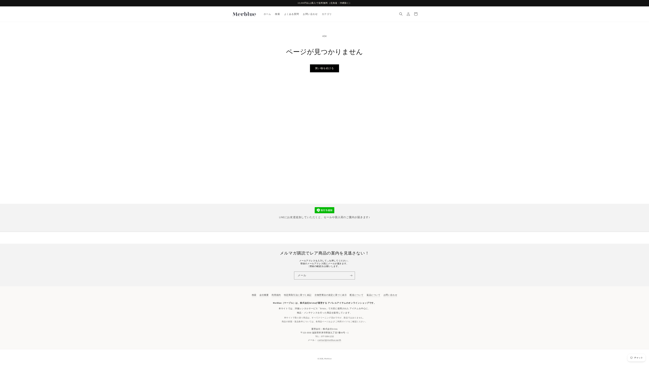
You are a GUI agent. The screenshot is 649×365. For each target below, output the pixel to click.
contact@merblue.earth (329, 340)
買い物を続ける (324, 68)
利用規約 (276, 295)
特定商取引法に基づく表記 (297, 295)
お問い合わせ (390, 295)
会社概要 (264, 295)
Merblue (327, 358)
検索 (254, 295)
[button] (401, 14)
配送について (357, 295)
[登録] (351, 275)
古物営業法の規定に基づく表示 (331, 295)
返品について (373, 295)
